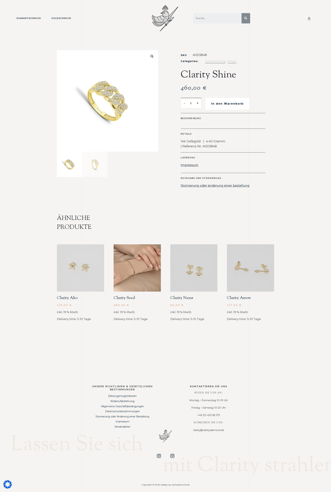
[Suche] (246, 18)
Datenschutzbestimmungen (122, 411)
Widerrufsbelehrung (122, 401)
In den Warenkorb (227, 103)
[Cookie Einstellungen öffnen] (7, 487)
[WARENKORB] (309, 18)
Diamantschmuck (29, 18)
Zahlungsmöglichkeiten (122, 396)
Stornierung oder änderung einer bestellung (215, 185)
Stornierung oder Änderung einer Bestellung (122, 416)
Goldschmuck (61, 18)
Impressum (189, 165)
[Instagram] (159, 456)
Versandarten (122, 426)
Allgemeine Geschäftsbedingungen (122, 406)
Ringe (232, 61)
